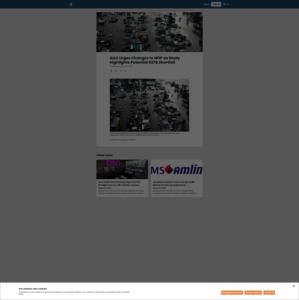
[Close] (293, 286)
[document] (149, 291)
